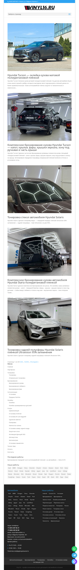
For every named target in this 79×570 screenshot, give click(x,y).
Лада (61, 477)
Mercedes (16, 474)
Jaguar (38, 471)
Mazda (10, 474)
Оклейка (10, 400)
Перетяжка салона (59, 503)
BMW (14, 468)
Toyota (33, 477)
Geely (66, 468)
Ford (61, 468)
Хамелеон (62, 518)
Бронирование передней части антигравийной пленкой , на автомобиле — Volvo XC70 (36, 460)
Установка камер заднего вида (19, 428)
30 (28, 362)
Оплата (10, 449)
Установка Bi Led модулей (17, 417)
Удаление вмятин (15, 420)
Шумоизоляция (14, 411)
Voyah (43, 477)
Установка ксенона (48, 515)
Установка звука (58, 512)
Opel (45, 474)
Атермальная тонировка (17, 378)
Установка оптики (60, 515)
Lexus (59, 471)
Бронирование (12, 381)
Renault (63, 474)
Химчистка (46, 521)
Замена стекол (47, 499)
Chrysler (38, 468)
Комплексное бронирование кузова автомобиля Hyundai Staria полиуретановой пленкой (37, 281)
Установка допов (47, 512)
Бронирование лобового (17, 386)
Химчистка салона (15, 425)
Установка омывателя (16, 443)
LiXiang (65, 471)
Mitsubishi (28, 474)
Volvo (38, 477)
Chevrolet (31, 468)
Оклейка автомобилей (59, 499)
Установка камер (61, 560)
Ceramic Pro (52, 493)
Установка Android (15, 414)
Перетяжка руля (47, 503)
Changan (19, 468)
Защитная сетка (14, 431)
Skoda (69, 474)
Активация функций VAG (17, 434)
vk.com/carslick (20, 537)
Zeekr (52, 477)
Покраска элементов (48, 505)
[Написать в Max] (74, 561)
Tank (28, 477)
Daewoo (51, 468)
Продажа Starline (14, 397)
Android (45, 493)
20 (26, 362)
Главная (10, 367)
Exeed (56, 468)
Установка (12, 394)
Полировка (12, 422)
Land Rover (53, 471)
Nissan (35, 474)
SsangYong (11, 477)
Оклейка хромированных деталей (20, 405)
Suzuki (23, 477)
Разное (67, 505)
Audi (9, 468)
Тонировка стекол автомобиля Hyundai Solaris (36, 217)
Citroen (45, 468)
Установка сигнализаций (50, 518)
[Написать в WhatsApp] (74, 549)
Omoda (40, 474)
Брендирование (47, 496)
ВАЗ (57, 477)
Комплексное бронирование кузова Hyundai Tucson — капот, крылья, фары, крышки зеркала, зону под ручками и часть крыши (39, 147)
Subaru (18, 477)
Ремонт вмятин (47, 509)
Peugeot (51, 474)
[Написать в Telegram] (74, 555)
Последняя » (35, 362)
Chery (25, 468)
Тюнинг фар (12, 446)
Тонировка (11, 373)
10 (25, 362)
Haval (16, 471)
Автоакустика (13, 437)
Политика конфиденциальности (18, 551)
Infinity (33, 471)
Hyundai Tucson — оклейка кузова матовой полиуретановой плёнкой (34, 76)
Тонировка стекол (58, 509)
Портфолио (11, 370)
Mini (22, 474)
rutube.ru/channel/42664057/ (22, 539)
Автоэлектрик (13, 440)
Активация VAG (38, 562)
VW (48, 477)
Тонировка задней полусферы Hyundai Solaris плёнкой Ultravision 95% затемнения (35, 351)
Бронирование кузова (16, 383)
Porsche (57, 474)
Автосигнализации (16, 560)
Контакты (11, 452)
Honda (21, 471)
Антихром (60, 493)
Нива (66, 477)
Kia (47, 471)
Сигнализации (12, 392)
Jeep (43, 471)
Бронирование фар (15, 389)
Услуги (10, 408)
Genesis (10, 471)
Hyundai (27, 471)
